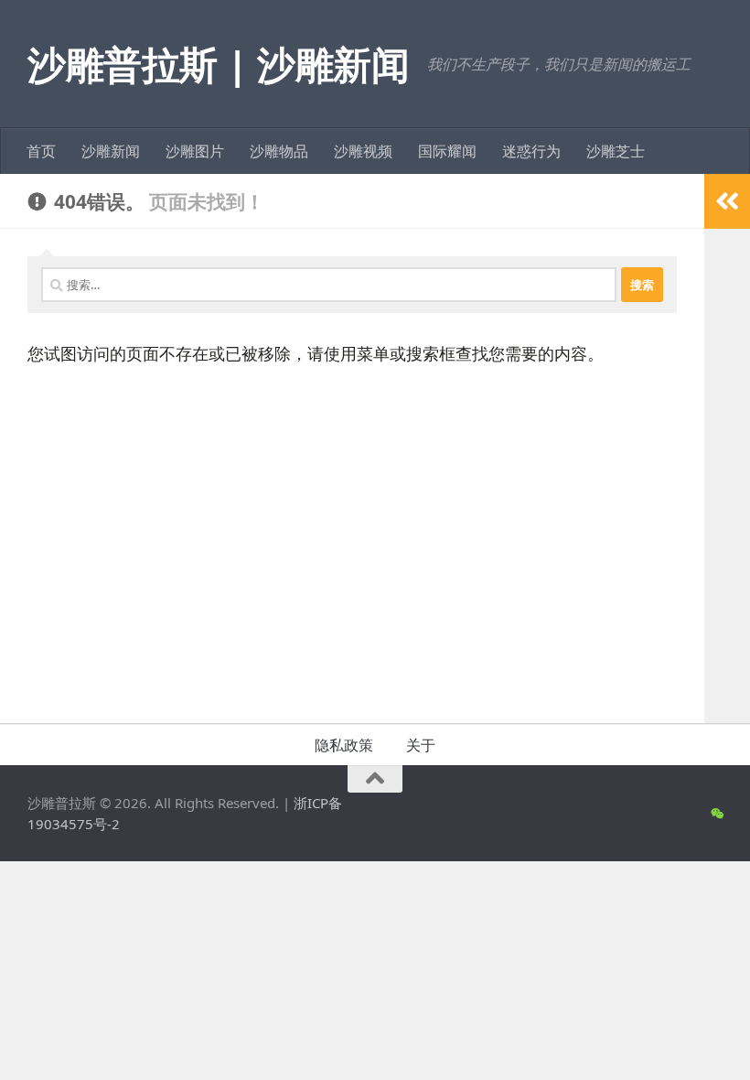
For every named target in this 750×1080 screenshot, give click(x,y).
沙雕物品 (279, 151)
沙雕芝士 (615, 151)
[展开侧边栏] (727, 201)
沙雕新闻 (110, 151)
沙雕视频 (363, 151)
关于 (420, 745)
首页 (41, 151)
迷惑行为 (531, 151)
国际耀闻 (447, 151)
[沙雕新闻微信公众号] (717, 813)
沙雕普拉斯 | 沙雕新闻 (218, 64)
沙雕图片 (195, 151)
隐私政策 (344, 745)
